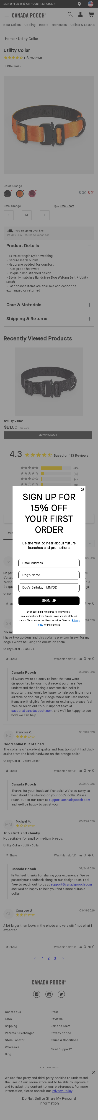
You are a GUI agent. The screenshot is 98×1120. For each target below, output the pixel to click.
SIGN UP (49, 601)
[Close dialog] (82, 489)
